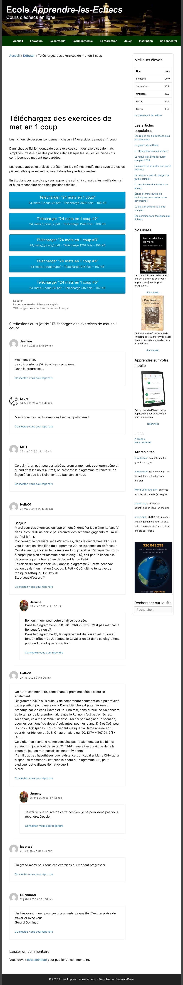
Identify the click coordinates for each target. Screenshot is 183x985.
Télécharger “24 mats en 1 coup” (67, 200)
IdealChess (153, 423)
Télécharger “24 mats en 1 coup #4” (67, 263)
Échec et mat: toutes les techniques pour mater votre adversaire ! (151, 197)
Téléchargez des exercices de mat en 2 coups (40, 308)
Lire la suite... (153, 292)
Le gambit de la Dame (147, 145)
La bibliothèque (83, 41)
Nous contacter (143, 442)
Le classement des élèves (148, 115)
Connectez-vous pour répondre (34, 377)
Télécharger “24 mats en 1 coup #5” (67, 285)
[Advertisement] (67, 87)
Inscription (146, 41)
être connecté (37, 959)
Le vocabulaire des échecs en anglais (35, 304)
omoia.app (140, 517)
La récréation (108, 41)
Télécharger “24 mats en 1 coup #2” (67, 221)
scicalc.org (140, 503)
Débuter (18, 300)
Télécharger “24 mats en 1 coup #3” (67, 242)
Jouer (128, 41)
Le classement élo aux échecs (151, 151)
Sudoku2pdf (141, 471)
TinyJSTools (141, 458)
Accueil (18, 41)
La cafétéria (57, 41)
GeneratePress (125, 979)
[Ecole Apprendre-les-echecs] (91, 17)
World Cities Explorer (146, 489)
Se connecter (168, 41)
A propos (140, 439)
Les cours (36, 41)
